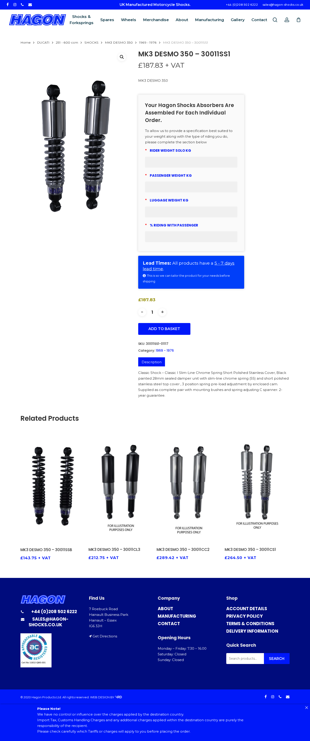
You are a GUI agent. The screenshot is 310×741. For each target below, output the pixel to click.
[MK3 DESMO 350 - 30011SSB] (52, 485)
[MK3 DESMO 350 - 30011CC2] (189, 485)
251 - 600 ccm (67, 42)
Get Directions (105, 636)
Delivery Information (252, 631)
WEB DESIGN (100, 697)
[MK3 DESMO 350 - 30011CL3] (121, 485)
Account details (246, 609)
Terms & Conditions (250, 624)
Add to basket (164, 329)
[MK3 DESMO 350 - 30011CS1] (257, 485)
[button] (122, 57)
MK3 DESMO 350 (119, 42)
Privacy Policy (244, 616)
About (165, 609)
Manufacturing (177, 616)
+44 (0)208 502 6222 (54, 612)
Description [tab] (152, 362)
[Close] (306, 707)
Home (25, 42)
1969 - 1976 (148, 42)
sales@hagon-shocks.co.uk (49, 622)
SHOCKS (91, 42)
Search (277, 658)
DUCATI (43, 42)
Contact (169, 624)
